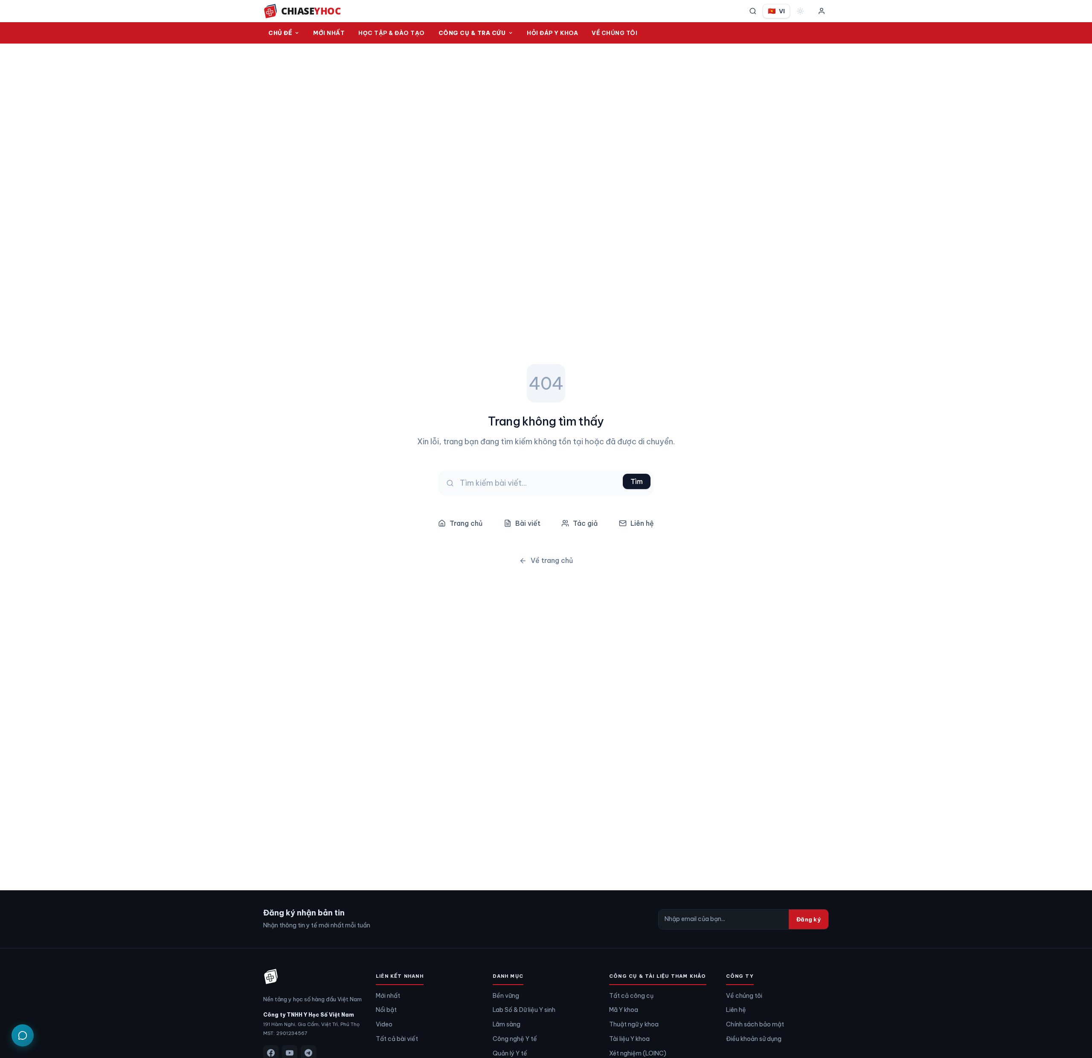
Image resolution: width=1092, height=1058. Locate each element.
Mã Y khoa (623, 1010)
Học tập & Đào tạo (391, 32)
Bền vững (506, 996)
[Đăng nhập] (821, 11)
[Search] (753, 11)
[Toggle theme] (800, 11)
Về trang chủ (552, 560)
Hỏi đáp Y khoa (552, 32)
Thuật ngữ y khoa (634, 1024)
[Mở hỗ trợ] (23, 1035)
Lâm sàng (506, 1024)
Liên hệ (642, 523)
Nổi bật (386, 1010)
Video (384, 1024)
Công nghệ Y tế (515, 1039)
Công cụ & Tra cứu (472, 32)
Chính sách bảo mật (755, 1024)
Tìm (636, 481)
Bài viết (527, 523)
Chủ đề (280, 32)
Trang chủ (466, 523)
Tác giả (585, 523)
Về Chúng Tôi (614, 32)
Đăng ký (808, 919)
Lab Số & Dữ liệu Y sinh (524, 1010)
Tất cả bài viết (397, 1039)
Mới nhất (329, 32)
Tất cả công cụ (631, 996)
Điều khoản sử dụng (753, 1039)
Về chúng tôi (744, 996)
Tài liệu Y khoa (629, 1039)
